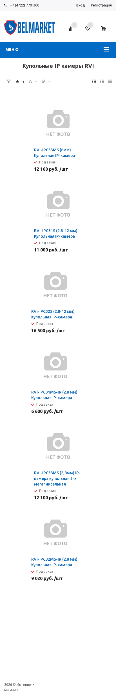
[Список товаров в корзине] (106, 31)
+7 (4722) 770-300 (24, 5)
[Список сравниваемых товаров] (72, 31)
